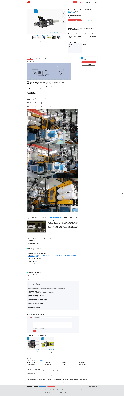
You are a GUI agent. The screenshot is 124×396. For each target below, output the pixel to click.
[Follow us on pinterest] (94, 386)
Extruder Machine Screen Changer (42, 381)
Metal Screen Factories (41, 379)
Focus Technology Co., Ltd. (55, 392)
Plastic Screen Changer (83, 379)
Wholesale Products (62, 389)
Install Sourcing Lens (51, 386)
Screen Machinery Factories (32, 379)
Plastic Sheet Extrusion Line (31, 364)
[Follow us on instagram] (92, 386)
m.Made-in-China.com (64, 390)
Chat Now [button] (90, 20)
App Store (30, 386)
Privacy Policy (77, 392)
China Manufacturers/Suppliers (54, 389)
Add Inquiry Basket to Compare (46, 41)
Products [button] (42, 1)
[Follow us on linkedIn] (96, 386)
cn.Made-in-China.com (71, 390)
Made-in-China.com (57, 390)
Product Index (78, 389)
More (28, 383)
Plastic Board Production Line (83, 364)
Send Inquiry (75, 20)
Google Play (35, 386)
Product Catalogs (40, 360)
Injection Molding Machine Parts (45, 375)
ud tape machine (64, 362)
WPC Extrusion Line (65, 364)
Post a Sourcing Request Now (54, 330)
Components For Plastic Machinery (33, 375)
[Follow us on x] (90, 386)
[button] (86, 2)
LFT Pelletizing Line (82, 362)
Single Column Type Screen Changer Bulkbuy (56, 381)
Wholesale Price (68, 389)
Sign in (96, 2)
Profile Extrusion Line (48, 364)
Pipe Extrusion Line (47, 362)
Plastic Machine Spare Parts (56, 375)
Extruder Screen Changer (31, 381)
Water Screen (49, 379)
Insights (82, 389)
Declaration (72, 392)
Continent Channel (73, 389)
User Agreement (67, 392)
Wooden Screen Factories (57, 379)
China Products (47, 389)
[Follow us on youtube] (93, 386)
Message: (31, 322)
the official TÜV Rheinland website (55, 217)
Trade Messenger (42, 386)
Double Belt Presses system (31, 362)
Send (34, 330)
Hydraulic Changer (65, 379)
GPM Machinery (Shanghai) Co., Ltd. (75, 11)
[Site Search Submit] (75, 2)
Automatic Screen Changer (74, 379)
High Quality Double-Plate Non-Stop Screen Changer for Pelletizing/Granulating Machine (32, 352)
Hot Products (42, 389)
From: (31, 317)
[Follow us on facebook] (89, 386)
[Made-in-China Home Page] (32, 2)
